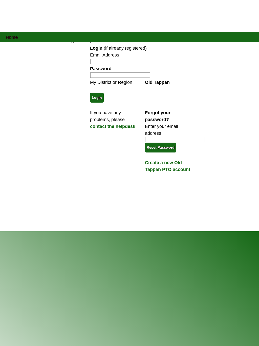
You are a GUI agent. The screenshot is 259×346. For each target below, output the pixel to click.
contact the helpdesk (112, 126)
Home (12, 37)
